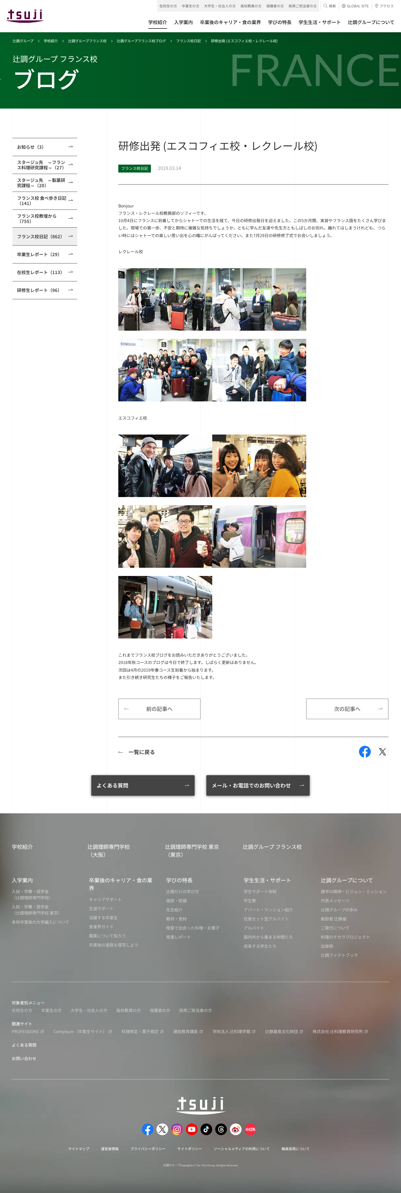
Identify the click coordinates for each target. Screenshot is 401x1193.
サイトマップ (78, 1148)
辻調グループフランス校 (87, 40)
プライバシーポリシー (148, 1148)
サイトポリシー (189, 1148)
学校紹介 (51, 40)
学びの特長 (179, 880)
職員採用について (296, 1148)
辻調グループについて (347, 880)
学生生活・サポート (267, 880)
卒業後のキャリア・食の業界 (120, 884)
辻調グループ (23, 40)
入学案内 (22, 880)
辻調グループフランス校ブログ (141, 40)
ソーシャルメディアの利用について (242, 1148)
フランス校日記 (188, 40)
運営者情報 (110, 1148)
